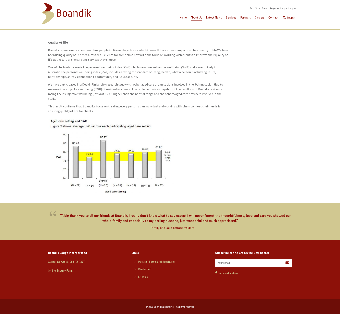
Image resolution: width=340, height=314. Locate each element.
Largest (293, 8)
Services (231, 17)
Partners (245, 17)
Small (265, 8)
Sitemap (143, 277)
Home (183, 17)
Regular (274, 8)
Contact (273, 17)
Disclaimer (144, 269)
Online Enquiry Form (60, 270)
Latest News (214, 17)
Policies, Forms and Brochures (156, 262)
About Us (196, 17)
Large (283, 8)
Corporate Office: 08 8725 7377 (66, 262)
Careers (259, 17)
